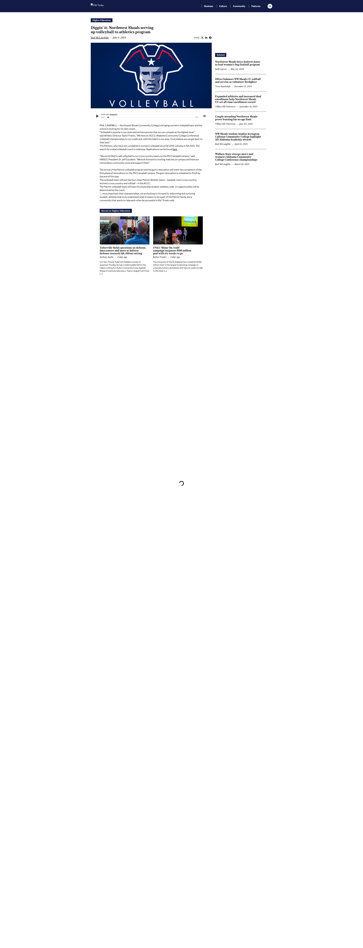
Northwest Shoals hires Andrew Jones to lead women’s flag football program (237, 63)
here (175, 149)
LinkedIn (206, 37)
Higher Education (101, 20)
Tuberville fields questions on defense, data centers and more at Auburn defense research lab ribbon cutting (123, 250)
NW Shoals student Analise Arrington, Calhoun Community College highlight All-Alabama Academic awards (238, 136)
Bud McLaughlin (100, 37)
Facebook (210, 37)
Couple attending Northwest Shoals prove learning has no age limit (236, 118)
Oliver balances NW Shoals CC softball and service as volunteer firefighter (238, 80)
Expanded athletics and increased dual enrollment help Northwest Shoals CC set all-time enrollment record (238, 99)
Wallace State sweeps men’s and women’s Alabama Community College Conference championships (236, 157)
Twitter (202, 37)
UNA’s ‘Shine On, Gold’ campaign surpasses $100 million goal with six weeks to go (172, 250)
